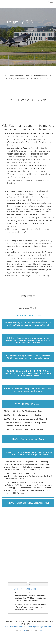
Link (25, 630)
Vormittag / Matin (28, 308)
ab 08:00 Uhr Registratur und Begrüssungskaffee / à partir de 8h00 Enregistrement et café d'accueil (28, 323)
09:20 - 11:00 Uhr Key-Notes (28, 404)
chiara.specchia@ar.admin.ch (39, 626)
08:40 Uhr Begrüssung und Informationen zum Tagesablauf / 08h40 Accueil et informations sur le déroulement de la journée (28, 340)
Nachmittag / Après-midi (28, 314)
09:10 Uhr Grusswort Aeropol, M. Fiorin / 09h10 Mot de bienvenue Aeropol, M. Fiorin (28, 389)
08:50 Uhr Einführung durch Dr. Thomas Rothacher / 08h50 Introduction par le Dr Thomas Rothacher (28, 356)
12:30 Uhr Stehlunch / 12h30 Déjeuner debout (28, 503)
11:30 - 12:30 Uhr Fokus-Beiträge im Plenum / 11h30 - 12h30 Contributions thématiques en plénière (28, 453)
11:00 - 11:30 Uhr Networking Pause (28, 439)
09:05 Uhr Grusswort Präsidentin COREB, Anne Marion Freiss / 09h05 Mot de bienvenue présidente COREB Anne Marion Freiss (28, 373)
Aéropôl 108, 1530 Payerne (25, 588)
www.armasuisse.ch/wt (14, 626)
